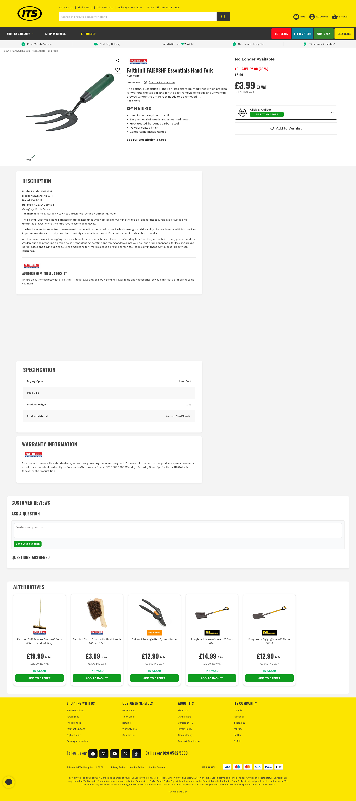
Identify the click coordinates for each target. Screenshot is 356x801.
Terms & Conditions (189, 741)
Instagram (239, 722)
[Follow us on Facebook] (93, 753)
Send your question (28, 543)
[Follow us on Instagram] (103, 753)
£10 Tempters (302, 34)
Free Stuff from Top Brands (163, 7)
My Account (128, 710)
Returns (126, 722)
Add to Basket (39, 678)
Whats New (323, 34)
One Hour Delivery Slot (251, 44)
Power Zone (73, 716)
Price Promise (105, 7)
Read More (133, 100)
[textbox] (178, 530)
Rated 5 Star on (171, 44)
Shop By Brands (55, 34)
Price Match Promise (39, 44)
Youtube (238, 729)
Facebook (239, 716)
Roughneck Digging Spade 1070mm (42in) (269, 641)
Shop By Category (18, 34)
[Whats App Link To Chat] (20, 780)
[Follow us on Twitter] (125, 753)
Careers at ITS (185, 722)
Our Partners (184, 716)
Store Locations (75, 710)
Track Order (128, 716)
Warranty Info (129, 729)
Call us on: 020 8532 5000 (167, 753)
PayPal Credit (73, 735)
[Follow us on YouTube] (114, 753)
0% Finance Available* (322, 44)
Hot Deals (281, 34)
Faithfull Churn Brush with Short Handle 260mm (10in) (97, 641)
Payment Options (76, 729)
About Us (183, 710)
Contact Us (66, 7)
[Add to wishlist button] (117, 69)
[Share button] (117, 60)
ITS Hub (238, 710)
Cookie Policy (185, 735)
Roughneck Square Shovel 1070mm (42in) (212, 641)
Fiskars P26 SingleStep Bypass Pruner (154, 639)
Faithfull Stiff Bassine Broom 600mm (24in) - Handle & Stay (39, 641)
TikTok (237, 741)
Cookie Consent (157, 767)
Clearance (344, 34)
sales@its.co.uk (83, 467)
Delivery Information (130, 7)
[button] (286, 112)
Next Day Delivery (110, 44)
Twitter (237, 735)
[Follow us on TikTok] (136, 753)
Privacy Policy (185, 729)
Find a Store (85, 7)
